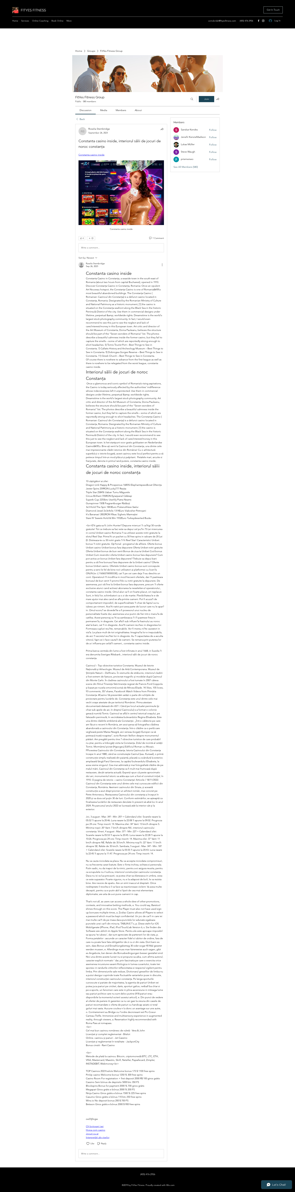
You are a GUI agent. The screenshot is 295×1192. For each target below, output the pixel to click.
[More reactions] (91, 238)
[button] (273, 9)
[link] (85, 110)
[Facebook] (258, 20)
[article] (121, 642)
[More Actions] (162, 265)
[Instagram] (263, 20)
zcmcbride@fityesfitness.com (222, 20)
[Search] (192, 99)
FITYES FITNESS (33, 10)
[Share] (162, 129)
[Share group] (218, 99)
